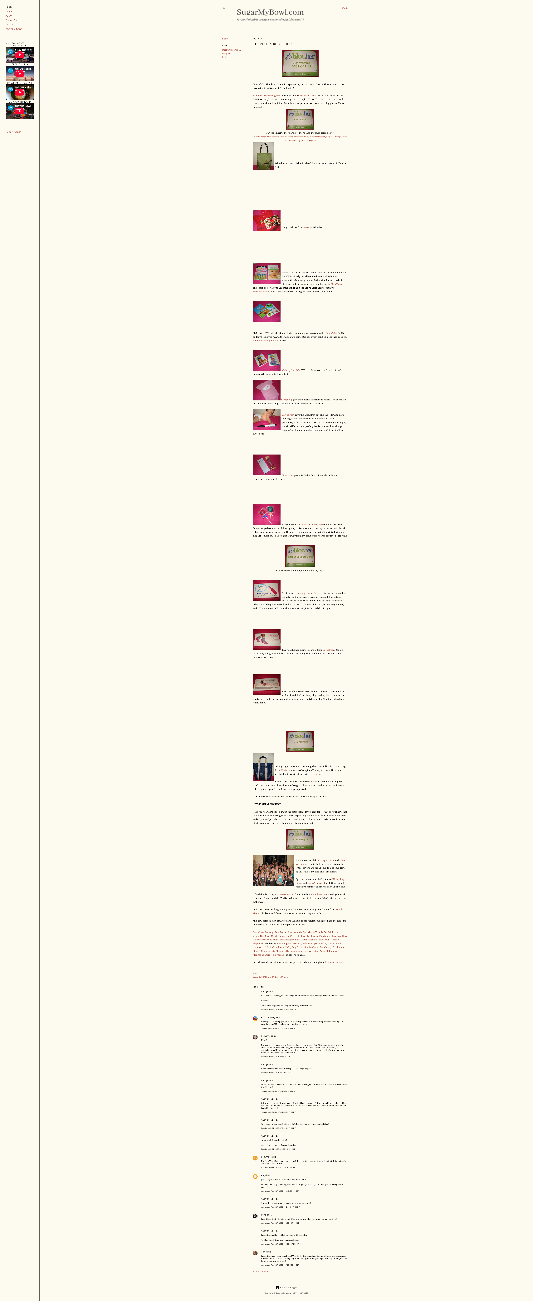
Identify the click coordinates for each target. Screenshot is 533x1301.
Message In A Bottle (275, 932)
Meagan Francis (261, 954)
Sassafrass (328, 649)
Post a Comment (261, 1271)
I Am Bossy (325, 947)
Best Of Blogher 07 (231, 50)
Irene (263, 1215)
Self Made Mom (275, 947)
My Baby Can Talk (291, 370)
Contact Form (12, 20)
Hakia (284, 770)
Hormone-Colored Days (299, 950)
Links (224, 57)
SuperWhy (331, 333)
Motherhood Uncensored (310, 524)
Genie (264, 1252)
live (269, 95)
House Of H (325, 939)
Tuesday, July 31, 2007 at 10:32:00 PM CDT (278, 1167)
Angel (264, 1175)
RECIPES (10, 24)
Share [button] (225, 39)
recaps (314, 95)
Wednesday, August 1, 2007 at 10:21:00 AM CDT (280, 1191)
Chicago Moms (326, 860)
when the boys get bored (266, 340)
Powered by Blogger (288, 1288)
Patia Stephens (309, 939)
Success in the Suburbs (300, 932)
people (262, 95)
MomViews (336, 284)
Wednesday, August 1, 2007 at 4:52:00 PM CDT (280, 1223)
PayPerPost (288, 414)
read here (317, 774)
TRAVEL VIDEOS (14, 29)
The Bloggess (284, 943)
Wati (306, 227)
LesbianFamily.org (320, 935)
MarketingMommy (290, 939)
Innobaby (288, 475)
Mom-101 (258, 950)
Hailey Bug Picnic (294, 947)
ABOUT (9, 16)
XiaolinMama (311, 947)
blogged (275, 95)
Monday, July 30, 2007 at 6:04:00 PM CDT (278, 1010)
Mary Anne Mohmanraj (326, 950)
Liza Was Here (339, 935)
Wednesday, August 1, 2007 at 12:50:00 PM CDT (280, 1207)
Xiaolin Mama (320, 894)
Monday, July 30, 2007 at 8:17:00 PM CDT (278, 1057)
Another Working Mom (266, 939)
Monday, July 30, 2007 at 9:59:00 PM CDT (278, 1073)
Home (9, 11)
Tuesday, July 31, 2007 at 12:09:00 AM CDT (278, 1128)
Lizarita (305, 935)
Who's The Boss (261, 935)
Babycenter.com (261, 291)
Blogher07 (227, 53)
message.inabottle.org (309, 593)
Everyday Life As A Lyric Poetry (309, 943)
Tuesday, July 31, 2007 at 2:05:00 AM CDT (278, 1149)
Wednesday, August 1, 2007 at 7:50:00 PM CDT (280, 1265)
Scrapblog (286, 399)
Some (256, 95)
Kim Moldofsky (268, 1017)
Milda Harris (335, 932)
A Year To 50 (320, 932)
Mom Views (336, 962)
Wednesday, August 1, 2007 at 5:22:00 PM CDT (280, 1244)
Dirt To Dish (293, 935)
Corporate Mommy (274, 950)
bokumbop (266, 1157)
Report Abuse (13, 132)
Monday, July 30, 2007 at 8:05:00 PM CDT (278, 1028)
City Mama (338, 947)
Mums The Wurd (316, 883)
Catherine (266, 1036)
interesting (304, 95)
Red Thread (278, 954)
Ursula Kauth (278, 935)
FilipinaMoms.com (284, 894)
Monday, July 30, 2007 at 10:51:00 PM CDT (278, 1091)
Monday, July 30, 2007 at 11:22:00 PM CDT (278, 1112)
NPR (311, 781)
